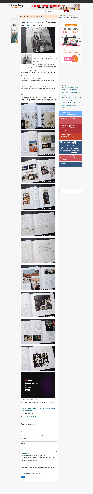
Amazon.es (23, 410)
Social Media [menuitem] (59, 1)
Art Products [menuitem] (27, 1)
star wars (23, 420)
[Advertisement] (69, 73)
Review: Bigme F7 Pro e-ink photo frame (70, 89)
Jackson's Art (75, 145)
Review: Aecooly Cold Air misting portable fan (71, 92)
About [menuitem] (71, 1)
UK (72, 143)
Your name (23, 427)
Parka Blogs (17, 5)
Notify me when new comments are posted (32, 473)
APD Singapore (63, 136)
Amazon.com (23, 408)
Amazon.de (42, 408)
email (63, 130)
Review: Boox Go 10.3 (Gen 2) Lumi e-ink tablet (71, 100)
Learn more (74, 152)
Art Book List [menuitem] (20, 1)
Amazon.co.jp (29, 410)
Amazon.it (52, 408)
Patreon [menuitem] (52, 1)
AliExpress (62, 147)
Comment (23, 443)
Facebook (67, 130)
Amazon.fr (47, 408)
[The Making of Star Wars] (38, 40)
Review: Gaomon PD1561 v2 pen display (70, 108)
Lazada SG (73, 147)
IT (78, 143)
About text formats (25, 453)
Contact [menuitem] (66, 1)
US (68, 143)
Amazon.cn (35, 410)
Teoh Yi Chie (29, 25)
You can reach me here (65, 165)
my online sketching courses (70, 114)
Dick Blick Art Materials (67, 145)
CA (70, 143)
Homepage (23, 438)
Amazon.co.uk (36, 408)
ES (79, 143)
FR (76, 143)
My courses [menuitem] (41, 1)
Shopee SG (67, 147)
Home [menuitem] (13, 1)
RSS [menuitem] (47, 1)
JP (61, 145)
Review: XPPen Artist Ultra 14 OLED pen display (71, 90)
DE (74, 143)
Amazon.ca (29, 408)
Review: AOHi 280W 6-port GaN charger (70, 87)
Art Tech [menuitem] (34, 1)
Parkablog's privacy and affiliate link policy (41, 491)
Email (22, 431)
